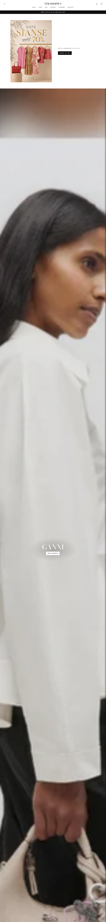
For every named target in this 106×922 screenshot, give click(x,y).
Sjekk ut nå (65, 53)
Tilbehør (62, 7)
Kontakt (71, 7)
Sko (46, 7)
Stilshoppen (53, 3)
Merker (53, 7)
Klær (40, 7)
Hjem (34, 7)
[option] (53, 12)
